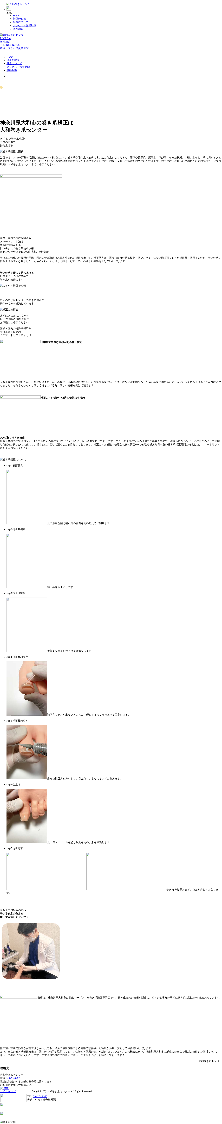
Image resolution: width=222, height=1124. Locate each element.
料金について (21, 22)
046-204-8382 (13, 1078)
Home (16, 15)
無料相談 (18, 29)
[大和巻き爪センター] (20, 4)
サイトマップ (8, 1091)
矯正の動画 (19, 18)
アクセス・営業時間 (24, 25)
